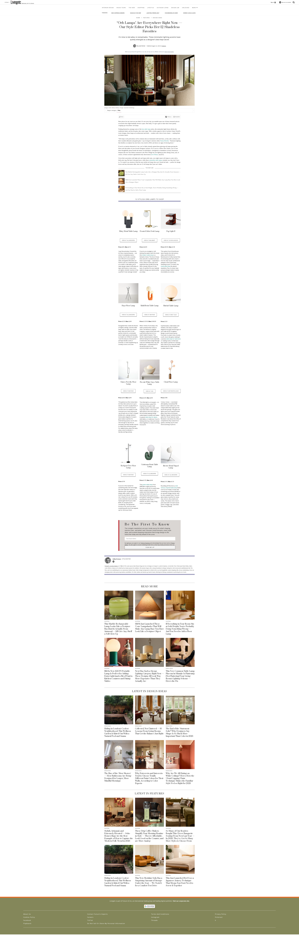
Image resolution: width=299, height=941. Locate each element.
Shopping (141, 7)
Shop (119, 110)
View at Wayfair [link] (149, 314)
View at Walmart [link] (149, 240)
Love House (154, 154)
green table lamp (147, 484)
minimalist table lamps (155, 160)
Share (122, 116)
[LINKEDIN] (114, 562)
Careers (90, 917)
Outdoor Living (162, 7)
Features (146, 17)
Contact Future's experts (97, 914)
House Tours (121, 7)
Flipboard (27, 923)
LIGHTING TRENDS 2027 (153, 13)
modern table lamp (147, 255)
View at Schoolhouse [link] (171, 240)
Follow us (169, 116)
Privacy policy (220, 914)
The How (132, 7)
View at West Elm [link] (171, 314)
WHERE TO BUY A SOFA (189, 13)
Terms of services (145, 543)
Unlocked (185, 7)
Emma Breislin (164, 141)
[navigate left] (105, 110)
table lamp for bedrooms (173, 339)
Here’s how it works (169, 51)
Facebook (27, 920)
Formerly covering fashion (111, 566)
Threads (154, 920)
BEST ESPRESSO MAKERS (118, 13)
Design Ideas (157, 17)
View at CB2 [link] (149, 391)
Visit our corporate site (181, 901)
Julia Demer (142, 46)
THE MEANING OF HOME (171, 13)
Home (138, 17)
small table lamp (165, 266)
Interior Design (108, 7)
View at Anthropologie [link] (171, 391)
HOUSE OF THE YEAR (135, 13)
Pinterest (219, 917)
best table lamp (146, 129)
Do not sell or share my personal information (106, 923)
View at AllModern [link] (128, 240)
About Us (27, 914)
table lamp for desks (151, 417)
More (194, 7)
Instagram (155, 917)
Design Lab (175, 7)
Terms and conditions (160, 914)
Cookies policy (29, 917)
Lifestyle (150, 7)
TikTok (90, 920)
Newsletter (177, 116)
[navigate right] (194, 110)
